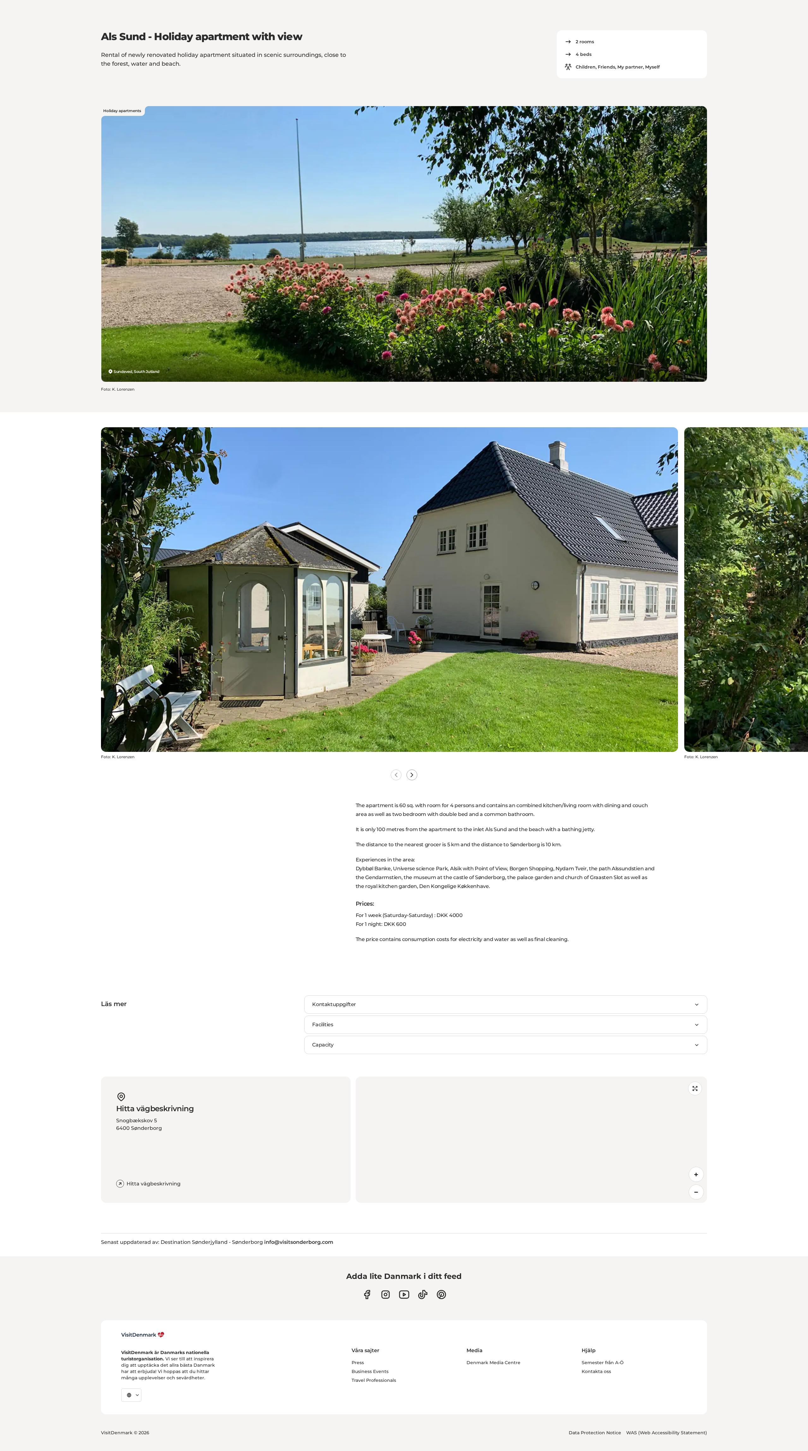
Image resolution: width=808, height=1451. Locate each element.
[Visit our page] (385, 1294)
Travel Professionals (374, 1380)
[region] (531, 1139)
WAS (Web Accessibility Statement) (666, 1433)
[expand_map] (695, 1088)
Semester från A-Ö (603, 1362)
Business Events (370, 1371)
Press (358, 1362)
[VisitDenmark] (142, 1335)
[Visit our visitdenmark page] (404, 1294)
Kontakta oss (596, 1371)
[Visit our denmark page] (366, 1294)
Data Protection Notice (595, 1433)
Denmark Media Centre (493, 1362)
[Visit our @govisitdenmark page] (422, 1294)
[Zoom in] (696, 1174)
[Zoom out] (696, 1192)
